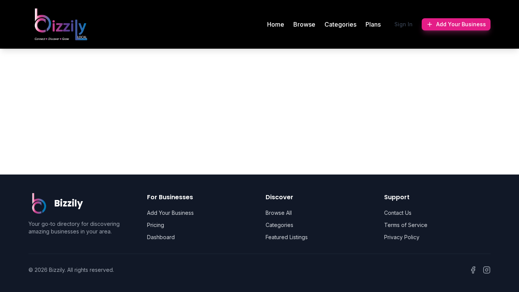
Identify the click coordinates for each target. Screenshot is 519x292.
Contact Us (397, 212)
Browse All (279, 212)
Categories (340, 24)
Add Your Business (461, 24)
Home (275, 24)
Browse (304, 24)
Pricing (155, 225)
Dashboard (161, 237)
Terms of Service (405, 225)
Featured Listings (287, 237)
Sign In (403, 24)
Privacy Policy (401, 237)
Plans (373, 24)
